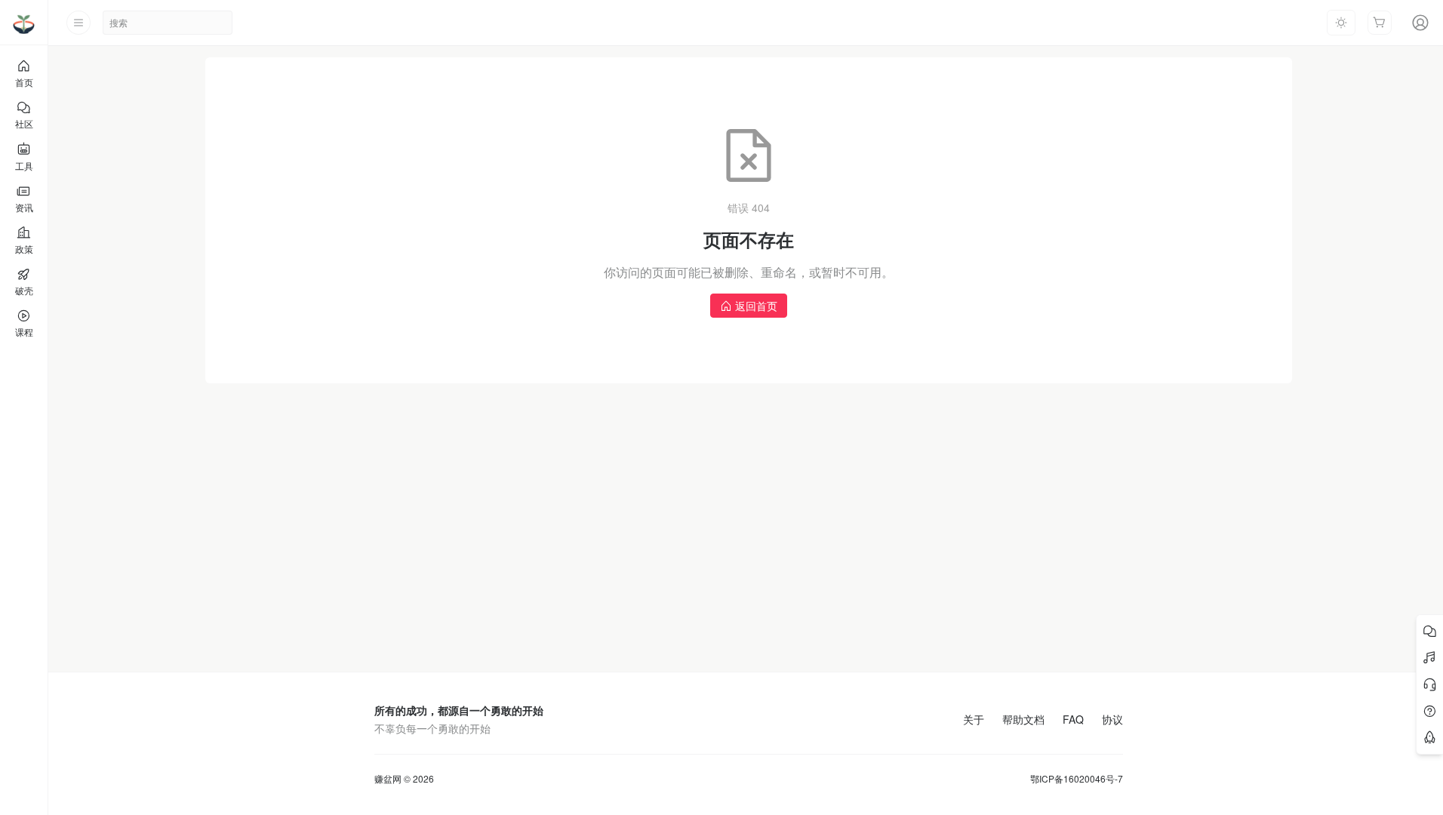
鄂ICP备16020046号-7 (1076, 779)
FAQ (1073, 719)
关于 (973, 719)
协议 (1112, 719)
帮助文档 (1023, 719)
